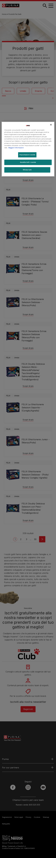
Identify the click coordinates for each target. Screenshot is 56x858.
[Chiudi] (51, 124)
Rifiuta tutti (27, 170)
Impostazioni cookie (27, 155)
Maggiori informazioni (16, 148)
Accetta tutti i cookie (28, 162)
